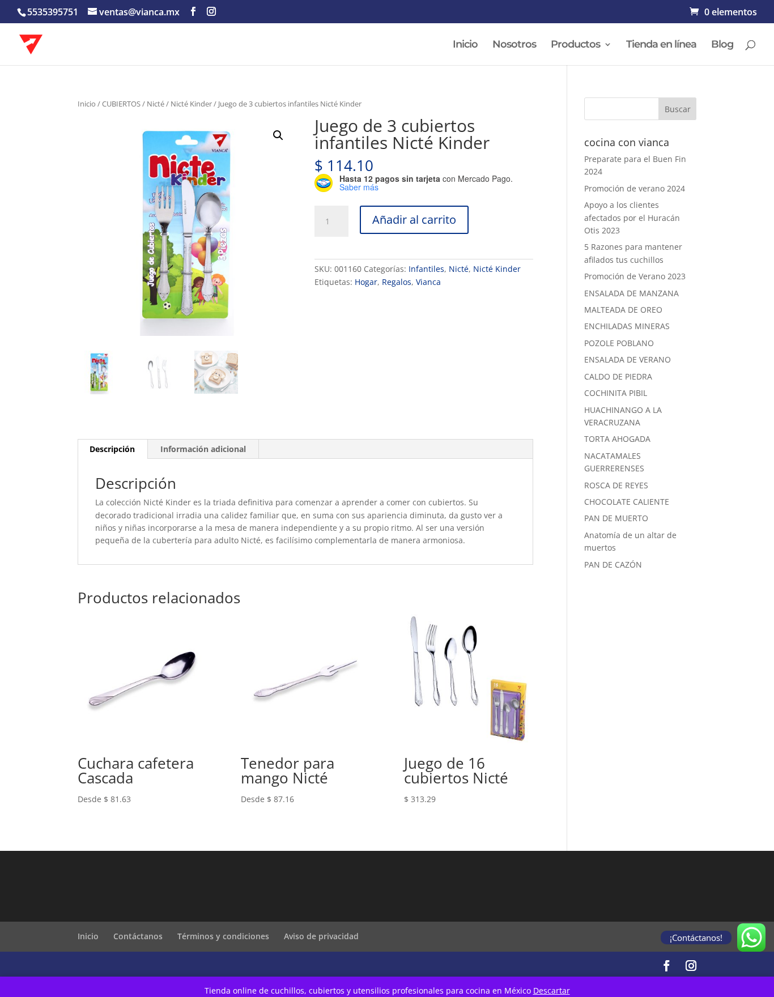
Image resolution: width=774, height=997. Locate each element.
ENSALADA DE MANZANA (631, 293)
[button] (278, 135)
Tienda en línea (661, 45)
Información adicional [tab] (203, 449)
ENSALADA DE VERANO (627, 359)
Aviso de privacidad (321, 936)
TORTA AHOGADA (617, 438)
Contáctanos (138, 936)
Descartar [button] (551, 990)
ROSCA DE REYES (616, 485)
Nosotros (514, 45)
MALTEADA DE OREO (623, 309)
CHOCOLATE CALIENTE (626, 501)
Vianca (428, 281)
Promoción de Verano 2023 (635, 276)
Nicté (155, 104)
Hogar (366, 281)
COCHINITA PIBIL (615, 392)
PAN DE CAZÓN (613, 564)
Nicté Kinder (191, 104)
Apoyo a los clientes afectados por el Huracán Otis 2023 (632, 217)
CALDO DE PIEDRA (618, 376)
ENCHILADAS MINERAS (627, 326)
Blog (722, 45)
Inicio (465, 45)
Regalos (396, 281)
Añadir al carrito (414, 219)
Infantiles (426, 268)
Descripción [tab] (112, 449)
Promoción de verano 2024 (634, 188)
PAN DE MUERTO (616, 518)
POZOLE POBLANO (619, 343)
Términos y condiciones (223, 936)
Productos (575, 45)
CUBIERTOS (121, 104)
